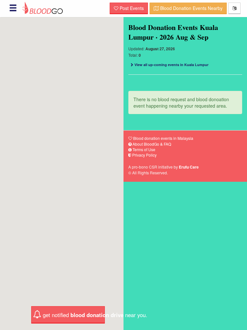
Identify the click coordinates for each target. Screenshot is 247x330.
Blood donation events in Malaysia (162, 138)
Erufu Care (189, 167)
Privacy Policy (144, 155)
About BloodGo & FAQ (151, 144)
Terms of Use (143, 149)
